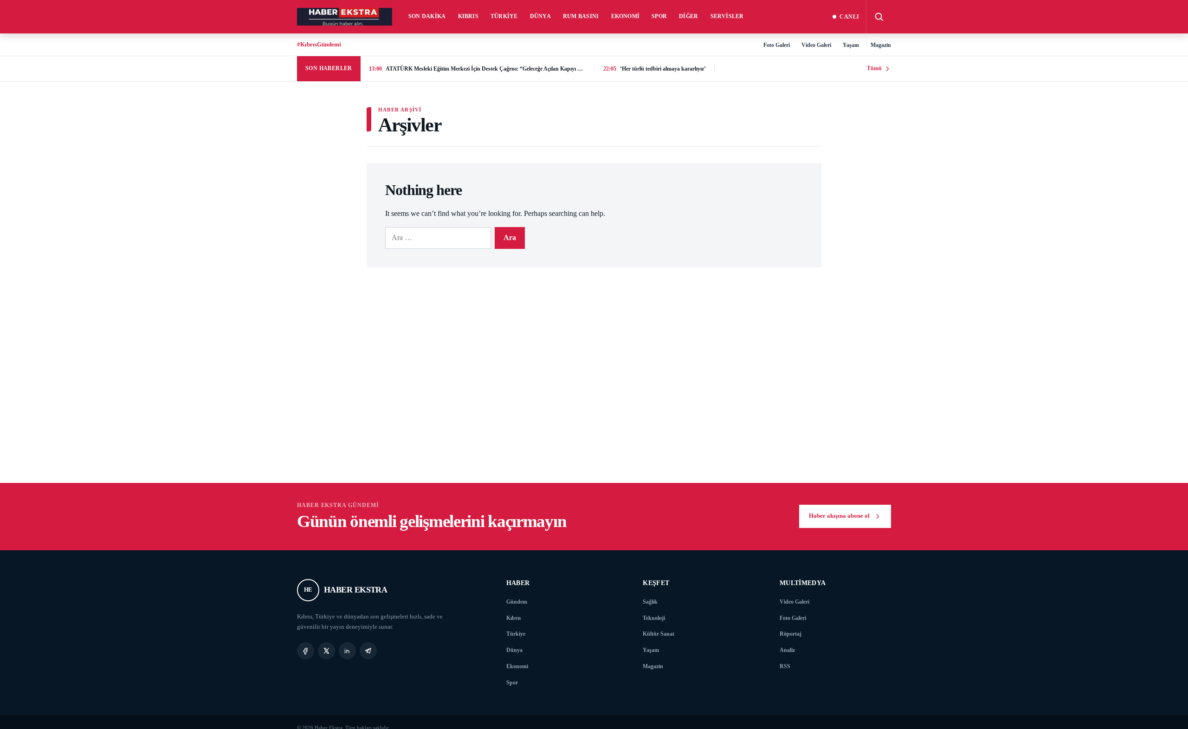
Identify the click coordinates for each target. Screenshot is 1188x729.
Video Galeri (816, 45)
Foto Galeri (776, 45)
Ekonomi (625, 16)
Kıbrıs (468, 16)
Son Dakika (427, 16)
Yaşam (851, 45)
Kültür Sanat (658, 634)
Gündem (516, 602)
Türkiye (504, 16)
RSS (785, 666)
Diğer (688, 16)
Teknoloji (654, 618)
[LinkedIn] (347, 650)
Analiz (787, 650)
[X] (326, 650)
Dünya (540, 16)
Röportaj (790, 634)
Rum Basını (581, 16)
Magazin (881, 45)
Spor (659, 16)
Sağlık (650, 602)
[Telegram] (368, 650)
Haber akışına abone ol (839, 516)
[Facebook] (305, 650)
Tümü (874, 68)
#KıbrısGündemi (319, 44)
